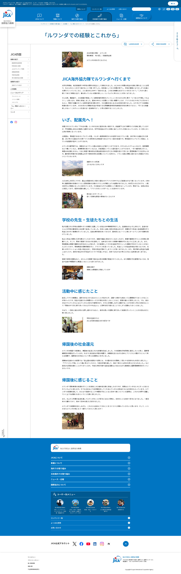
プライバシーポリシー (39, 4)
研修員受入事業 (16, 66)
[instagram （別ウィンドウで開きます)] (102, 544)
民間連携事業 (15, 72)
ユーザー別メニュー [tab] (66, 494)
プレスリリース (16, 96)
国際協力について (58, 484)
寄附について (81, 9)
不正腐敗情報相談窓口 (33, 569)
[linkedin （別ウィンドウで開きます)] (95, 544)
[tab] (159, 9)
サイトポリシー (32, 557)
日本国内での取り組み (60, 473)
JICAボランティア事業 (18, 69)
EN (168, 9)
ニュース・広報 (57, 479)
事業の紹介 (14, 59)
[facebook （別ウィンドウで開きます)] (81, 544)
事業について (56, 463)
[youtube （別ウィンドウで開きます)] (88, 543)
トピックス (15, 102)
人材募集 (13, 89)
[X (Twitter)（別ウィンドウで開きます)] (74, 544)
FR (173, 9)
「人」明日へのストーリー (18, 107)
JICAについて (57, 457)
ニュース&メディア (16, 92)
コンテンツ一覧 (96, 9)
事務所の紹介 (15, 81)
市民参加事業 (15, 75)
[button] (133, 44)
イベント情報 (15, 99)
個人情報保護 (31, 563)
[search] (141, 9)
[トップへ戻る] (126, 544)
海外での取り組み (58, 468)
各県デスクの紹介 (17, 85)
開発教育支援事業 (17, 63)
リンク (12, 112)
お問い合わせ (123, 9)
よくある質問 (111, 9)
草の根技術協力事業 (17, 78)
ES (177, 9)
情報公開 (30, 566)
